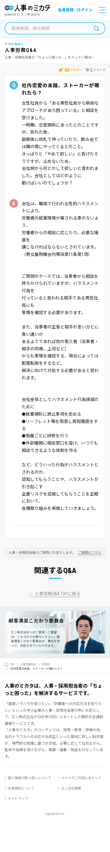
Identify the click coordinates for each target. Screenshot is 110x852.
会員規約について (21, 788)
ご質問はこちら (89, 553)
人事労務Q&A (28, 664)
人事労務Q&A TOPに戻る (57, 594)
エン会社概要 (71, 788)
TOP (12, 664)
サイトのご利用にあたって (81, 778)
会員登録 (66, 10)
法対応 (46, 664)
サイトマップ (18, 799)
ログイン (85, 10)
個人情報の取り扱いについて (29, 778)
